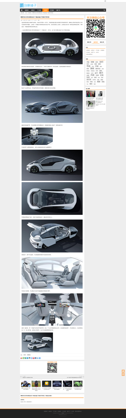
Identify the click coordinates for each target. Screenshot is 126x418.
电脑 (92, 77)
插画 (92, 68)
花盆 (102, 79)
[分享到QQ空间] (25, 358)
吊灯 (88, 64)
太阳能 (92, 64)
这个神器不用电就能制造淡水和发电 (74, 377)
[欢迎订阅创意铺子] (105, 1)
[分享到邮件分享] (31, 358)
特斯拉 (28, 354)
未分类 (97, 52)
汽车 (92, 75)
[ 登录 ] (24, 401)
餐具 (91, 84)
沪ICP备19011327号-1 (63, 414)
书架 (88, 62)
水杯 (88, 75)
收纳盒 (88, 70)
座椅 (95, 64)
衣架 (88, 81)
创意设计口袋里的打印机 (28, 377)
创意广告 (58, 10)
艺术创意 (52, 10)
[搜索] (104, 10)
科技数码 (45, 10)
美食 (102, 77)
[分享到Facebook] (35, 358)
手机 (88, 66)
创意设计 (33, 10)
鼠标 (95, 84)
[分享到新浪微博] (21, 358)
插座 (88, 68)
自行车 (89, 79)
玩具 (88, 77)
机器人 (88, 73)
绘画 (99, 77)
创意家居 (26, 10)
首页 (21, 10)
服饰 (100, 70)
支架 (103, 68)
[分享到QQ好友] (29, 358)
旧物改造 (92, 70)
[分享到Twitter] (38, 358)
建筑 (99, 64)
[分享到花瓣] (33, 358)
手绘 (93, 66)
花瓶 (98, 79)
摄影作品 (98, 68)
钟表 (91, 81)
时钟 (97, 70)
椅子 (101, 73)
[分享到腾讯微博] (27, 358)
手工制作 (39, 10)
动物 (92, 62)
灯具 (101, 75)
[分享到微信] (23, 358)
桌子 (96, 73)
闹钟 (95, 81)
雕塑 (98, 81)
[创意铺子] (28, 3)
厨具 (97, 62)
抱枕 (101, 66)
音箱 (103, 81)
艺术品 (94, 79)
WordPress (71, 413)
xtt (22, 20)
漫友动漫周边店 (89, 54)
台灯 (101, 62)
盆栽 (95, 77)
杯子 (92, 73)
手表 (96, 66)
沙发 (97, 75)
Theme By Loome (63, 416)
